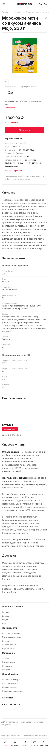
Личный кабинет (11, 674)
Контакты (6, 669)
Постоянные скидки (11, 637)
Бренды (5, 616)
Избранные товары (11, 679)
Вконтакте (5, 711)
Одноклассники (18, 711)
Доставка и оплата (11, 633)
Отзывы (5, 658)
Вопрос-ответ (9, 644)
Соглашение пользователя (35, 736)
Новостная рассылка (12, 691)
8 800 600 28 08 (11, 704)
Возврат (6, 641)
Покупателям (9, 628)
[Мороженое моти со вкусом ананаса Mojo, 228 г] (24, 55)
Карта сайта (8, 648)
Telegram (11, 711)
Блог (4, 623)
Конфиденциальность (11, 736)
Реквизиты (7, 666)
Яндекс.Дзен (24, 711)
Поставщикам (8, 662)
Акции (5, 619)
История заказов (10, 683)
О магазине (8, 653)
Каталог (6, 612)
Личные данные (9, 687)
